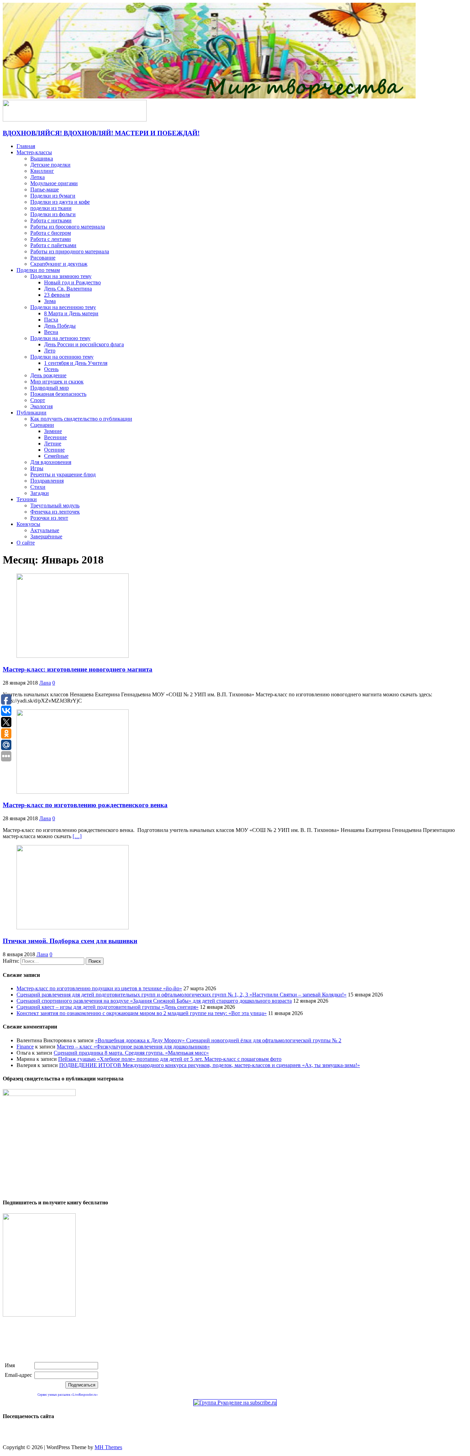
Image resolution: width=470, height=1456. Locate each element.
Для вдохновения (50, 462)
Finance (25, 1046)
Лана (45, 683)
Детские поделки (50, 165)
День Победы (60, 326)
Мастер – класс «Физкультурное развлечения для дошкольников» (133, 1046)
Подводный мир (49, 388)
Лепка (37, 177)
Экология (41, 406)
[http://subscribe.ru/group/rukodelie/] (235, 1402)
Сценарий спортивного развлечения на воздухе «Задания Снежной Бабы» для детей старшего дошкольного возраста (154, 1001)
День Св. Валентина (68, 289)
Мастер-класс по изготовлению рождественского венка (85, 805)
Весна (51, 332)
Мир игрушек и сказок (57, 381)
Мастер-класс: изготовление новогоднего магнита (77, 669)
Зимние (53, 431)
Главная (26, 146)
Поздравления (47, 481)
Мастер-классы (34, 152)
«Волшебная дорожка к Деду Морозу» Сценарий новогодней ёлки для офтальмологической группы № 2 (218, 1040)
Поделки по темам (38, 270)
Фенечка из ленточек (55, 512)
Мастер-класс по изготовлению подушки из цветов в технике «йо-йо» (99, 988)
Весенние (55, 437)
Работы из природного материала (69, 251)
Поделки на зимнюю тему (61, 276)
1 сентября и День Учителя (75, 363)
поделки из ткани (51, 208)
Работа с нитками (51, 220)
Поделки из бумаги (52, 196)
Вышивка (41, 158)
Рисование (42, 258)
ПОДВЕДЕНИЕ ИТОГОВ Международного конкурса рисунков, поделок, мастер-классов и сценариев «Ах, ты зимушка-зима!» (209, 1065)
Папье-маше (44, 189)
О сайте (26, 543)
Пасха (51, 320)
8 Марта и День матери (71, 313)
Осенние (54, 450)
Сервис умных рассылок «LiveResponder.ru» (68, 1394)
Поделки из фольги (53, 214)
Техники (27, 499)
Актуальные (44, 530)
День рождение (48, 375)
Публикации (31, 412)
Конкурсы (28, 524)
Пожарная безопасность (58, 394)
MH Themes (108, 1447)
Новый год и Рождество (72, 282)
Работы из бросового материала (67, 227)
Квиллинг (42, 171)
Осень (51, 369)
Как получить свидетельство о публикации (81, 419)
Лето (49, 351)
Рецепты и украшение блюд (63, 474)
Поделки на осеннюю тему (62, 357)
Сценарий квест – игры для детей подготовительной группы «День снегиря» (108, 1007)
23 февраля (57, 295)
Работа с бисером (50, 233)
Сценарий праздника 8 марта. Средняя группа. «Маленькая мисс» (131, 1053)
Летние (52, 443)
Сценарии (42, 425)
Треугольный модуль (54, 505)
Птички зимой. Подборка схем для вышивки (70, 941)
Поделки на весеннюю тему (63, 307)
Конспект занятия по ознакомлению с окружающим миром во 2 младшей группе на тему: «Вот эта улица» (142, 1013)
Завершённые (46, 536)
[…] (77, 836)
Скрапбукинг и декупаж (58, 264)
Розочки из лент (49, 518)
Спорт (37, 400)
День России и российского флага (84, 344)
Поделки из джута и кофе (60, 202)
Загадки (39, 493)
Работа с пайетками (53, 245)
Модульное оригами (54, 183)
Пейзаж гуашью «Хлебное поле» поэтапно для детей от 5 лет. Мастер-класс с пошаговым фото (169, 1059)
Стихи (37, 487)
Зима (50, 301)
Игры (36, 468)
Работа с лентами (50, 239)
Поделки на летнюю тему (60, 338)
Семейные (56, 456)
